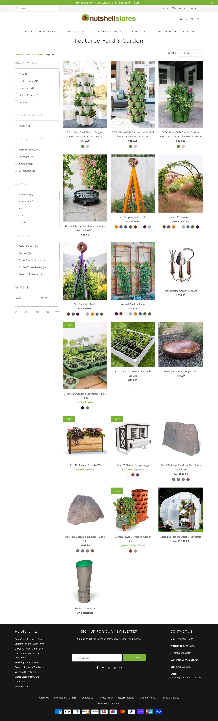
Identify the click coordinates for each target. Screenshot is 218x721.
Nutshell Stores (112, 703)
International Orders (65, 697)
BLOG (187, 31)
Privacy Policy (106, 697)
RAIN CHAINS (47, 31)
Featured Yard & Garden (109, 40)
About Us (44, 697)
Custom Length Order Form (29, 643)
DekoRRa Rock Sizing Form (29, 648)
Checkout (195, 8)
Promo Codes (22, 686)
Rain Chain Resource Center (30, 639)
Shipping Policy (148, 697)
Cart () (180, 8)
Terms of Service (170, 697)
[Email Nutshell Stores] (198, 19)
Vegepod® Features (25, 671)
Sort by (172, 52)
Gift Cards (20, 681)
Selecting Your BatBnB (27, 662)
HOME (28, 31)
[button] (27, 64)
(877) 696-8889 (183, 666)
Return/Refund (126, 697)
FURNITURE (139, 31)
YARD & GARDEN (76, 31)
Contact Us (87, 697)
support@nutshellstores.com (185, 677)
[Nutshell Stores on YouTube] (181, 19)
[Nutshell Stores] (109, 18)
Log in (165, 8)
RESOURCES (165, 31)
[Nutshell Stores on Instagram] (192, 19)
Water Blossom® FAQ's (27, 676)
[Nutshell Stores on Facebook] (175, 19)
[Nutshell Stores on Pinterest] (186, 19)
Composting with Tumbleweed (31, 667)
